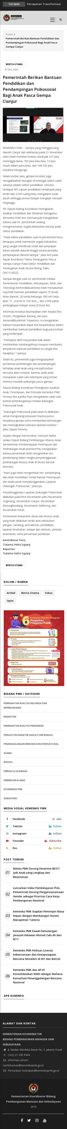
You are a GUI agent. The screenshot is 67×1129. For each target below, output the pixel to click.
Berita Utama (14, 64)
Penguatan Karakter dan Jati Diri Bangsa (28, 735)
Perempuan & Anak (14, 780)
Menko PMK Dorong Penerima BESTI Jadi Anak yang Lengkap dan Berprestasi (36, 873)
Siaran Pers (10, 798)
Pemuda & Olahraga (15, 771)
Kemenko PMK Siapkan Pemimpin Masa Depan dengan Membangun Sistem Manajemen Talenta (38, 916)
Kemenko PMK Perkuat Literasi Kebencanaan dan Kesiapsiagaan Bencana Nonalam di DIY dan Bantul (36, 955)
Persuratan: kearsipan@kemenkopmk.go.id (33, 1070)
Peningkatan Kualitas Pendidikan (24, 725)
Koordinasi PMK (13, 789)
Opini (10, 600)
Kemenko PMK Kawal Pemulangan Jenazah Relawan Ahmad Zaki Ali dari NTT (37, 935)
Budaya (8, 762)
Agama (8, 753)
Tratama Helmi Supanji (16, 544)
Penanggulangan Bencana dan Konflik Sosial (31, 744)
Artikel (11, 593)
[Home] (14, 17)
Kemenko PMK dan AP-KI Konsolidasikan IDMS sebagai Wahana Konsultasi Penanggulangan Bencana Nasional (38, 976)
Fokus (48, 593)
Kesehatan (10, 716)
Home (9, 34)
